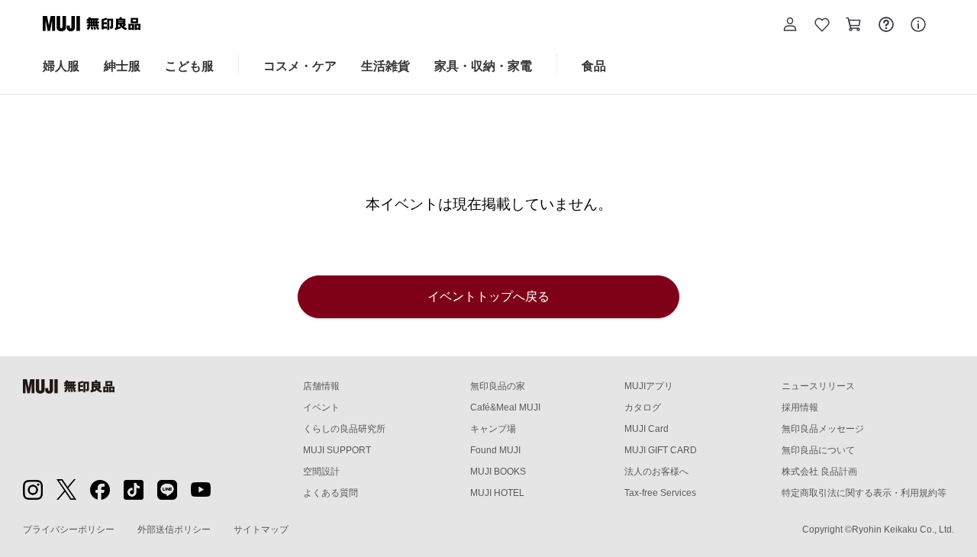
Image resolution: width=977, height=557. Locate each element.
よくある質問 (330, 493)
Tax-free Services (660, 493)
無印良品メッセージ (823, 428)
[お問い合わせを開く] (886, 26)
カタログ (642, 407)
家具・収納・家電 (483, 66)
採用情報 (800, 407)
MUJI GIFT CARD (660, 450)
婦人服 (61, 66)
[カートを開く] (854, 26)
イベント (321, 407)
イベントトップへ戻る (488, 296)
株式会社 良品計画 (819, 471)
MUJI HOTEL (497, 493)
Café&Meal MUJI (505, 407)
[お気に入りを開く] (822, 26)
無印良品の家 (497, 386)
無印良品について (818, 450)
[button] (790, 26)
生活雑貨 (385, 66)
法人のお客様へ (656, 471)
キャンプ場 (493, 428)
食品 (594, 66)
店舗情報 (321, 386)
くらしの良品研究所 (344, 428)
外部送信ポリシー (174, 529)
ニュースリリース (818, 386)
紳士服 (122, 66)
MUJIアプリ (648, 386)
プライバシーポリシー (68, 529)
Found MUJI (495, 450)
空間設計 (321, 471)
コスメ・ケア (300, 66)
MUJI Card (646, 428)
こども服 (189, 66)
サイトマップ (261, 529)
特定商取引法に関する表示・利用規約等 (864, 493)
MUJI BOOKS (498, 471)
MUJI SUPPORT (337, 450)
